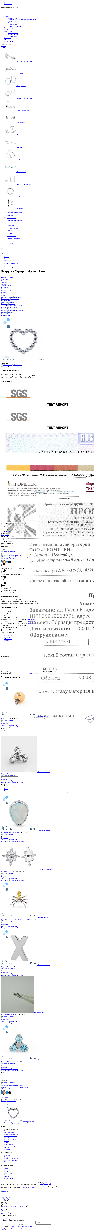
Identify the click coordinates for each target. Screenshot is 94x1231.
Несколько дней (9, 635)
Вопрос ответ (8, 41)
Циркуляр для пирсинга (24, 98)
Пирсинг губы (12, 21)
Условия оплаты (13, 33)
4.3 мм (6, 792)
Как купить (8, 31)
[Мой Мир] (7, 562)
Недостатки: (4, 671)
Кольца (19, 196)
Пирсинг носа (12, 18)
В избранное (5, 727)
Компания (7, 38)
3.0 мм (6, 733)
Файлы (3, 314)
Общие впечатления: (49, 671)
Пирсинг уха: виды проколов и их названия (22, 19)
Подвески (20, 208)
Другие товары (32, 619)
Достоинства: (5, 656)
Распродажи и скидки (11, 1158)
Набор (3, 300)
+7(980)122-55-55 (6, 1197)
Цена (6, 29)
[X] (9, 562)
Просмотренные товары (8, 1101)
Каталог (3, 46)
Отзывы (3, 309)
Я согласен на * (18, 1226)
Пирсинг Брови (13, 24)
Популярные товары (10, 1157)
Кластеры (20, 73)
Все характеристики (7, 525)
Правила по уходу (10, 28)
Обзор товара (5, 299)
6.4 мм (6, 790)
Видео (3, 315)
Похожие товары (6, 310)
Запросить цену (17, 1228)
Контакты (7, 39)
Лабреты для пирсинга (24, 184)
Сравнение (14, 725)
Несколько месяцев (10, 637)
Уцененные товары (10, 1162)
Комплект (4, 302)
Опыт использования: (7, 632)
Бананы (19, 159)
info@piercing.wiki (45, 1184)
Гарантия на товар (14, 36)
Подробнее (4, 723)
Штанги (19, 147)
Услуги (6, 16)
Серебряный (5, 535)
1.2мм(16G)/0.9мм (6, 531)
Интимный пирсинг (23, 135)
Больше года (8, 640)
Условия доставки (13, 34)
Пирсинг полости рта (15, 23)
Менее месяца (8, 639)
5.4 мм (6, 789)
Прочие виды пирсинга (15, 26)
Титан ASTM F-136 (7, 538)
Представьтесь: (5, 673)
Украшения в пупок (23, 110)
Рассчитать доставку (21, 557)
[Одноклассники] (4, 562)
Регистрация (8, 4)
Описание (4, 304)
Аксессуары (4, 307)
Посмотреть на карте (28, 1187)
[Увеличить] (24, 361)
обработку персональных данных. (22, 1226)
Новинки (7, 1155)
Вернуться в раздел (7, 297)
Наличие (3, 312)
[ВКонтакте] (2, 562)
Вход (6, 2)
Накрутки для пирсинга (24, 61)
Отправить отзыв (32, 673)
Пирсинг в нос (21, 172)
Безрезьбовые (21, 122)
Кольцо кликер (21, 86)
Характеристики (6, 305)
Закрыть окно (5, 1097)
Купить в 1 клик (17, 555)
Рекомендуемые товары (11, 1160)
